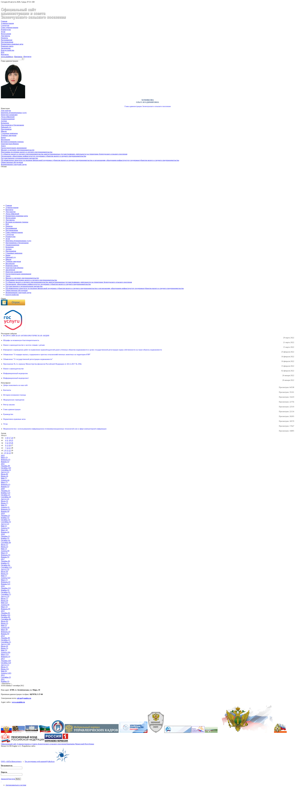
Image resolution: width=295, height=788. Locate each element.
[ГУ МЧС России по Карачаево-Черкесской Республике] (280, 732)
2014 (3, 636)
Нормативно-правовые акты (12, 44)
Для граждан (6, 111)
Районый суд (6, 127)
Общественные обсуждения (12, 162)
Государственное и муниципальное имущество (19, 158)
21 (10, 448)
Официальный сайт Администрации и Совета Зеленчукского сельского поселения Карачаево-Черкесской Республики (47, 744)
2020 (3, 489)
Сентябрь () (6, 470)
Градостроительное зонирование (14, 148)
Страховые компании (9, 133)
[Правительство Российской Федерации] (31, 732)
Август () (5, 472)
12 (7, 443)
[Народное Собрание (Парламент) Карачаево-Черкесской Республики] (44, 732)
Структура (5, 25)
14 (7, 448)
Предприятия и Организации (12, 125)
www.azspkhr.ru (7, 56)
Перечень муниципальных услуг (14, 113)
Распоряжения (6, 40)
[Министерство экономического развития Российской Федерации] (211, 732)
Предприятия (6, 129)
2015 (3, 611)
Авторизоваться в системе (16, 785)
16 (7, 453)
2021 (3, 464)
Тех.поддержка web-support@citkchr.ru (40, 761)
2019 (3, 513)
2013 (3, 659)
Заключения (5, 48)
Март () (4, 457)
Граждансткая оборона (10, 144)
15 (7, 450)
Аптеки (4, 121)
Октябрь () (6, 468)
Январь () (5, 462)
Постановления (7, 42)
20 (10, 445)
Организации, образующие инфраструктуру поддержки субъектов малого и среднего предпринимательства (43, 156)
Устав (3, 32)
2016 (3, 586)
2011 (2, 679)
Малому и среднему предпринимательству (17, 150)
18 (10, 440)
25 (12, 440)
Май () (4, 478)
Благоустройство (7, 50)
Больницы (5, 123)
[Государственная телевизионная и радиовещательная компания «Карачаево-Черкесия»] (56, 742)
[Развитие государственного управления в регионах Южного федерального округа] (198, 732)
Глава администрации (9, 27)
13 (7, 445)
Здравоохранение (8, 119)
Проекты (4, 38)
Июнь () (4, 476)
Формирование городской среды (14, 164)
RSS (2, 52)
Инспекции (5, 140)
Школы (4, 131)
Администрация (7, 23)
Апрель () (5, 480)
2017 (3, 559)
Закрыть (4, 779)
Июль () (4, 474)
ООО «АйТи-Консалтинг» (11, 761)
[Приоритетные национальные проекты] (177, 732)
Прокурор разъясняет (9, 115)
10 (7, 438)
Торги (3, 146)
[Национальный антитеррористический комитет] (156, 732)
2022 (3, 455)
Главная (4, 21)
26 (12, 443)
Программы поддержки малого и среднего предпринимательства (26, 152)
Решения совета (7, 46)
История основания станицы (12, 142)
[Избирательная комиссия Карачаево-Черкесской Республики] (58, 732)
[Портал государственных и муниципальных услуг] (133, 732)
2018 (3, 534)
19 (10, 443)
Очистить (11, 779)
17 (10, 438)
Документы (5, 36)
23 (10, 453)
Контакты (5, 54)
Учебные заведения (8, 135)
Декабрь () (5, 466)
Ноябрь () (5, 493)
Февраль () (5, 460)
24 (12, 438)
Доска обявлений (8, 117)
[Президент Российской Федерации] (18, 732)
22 (10, 450)
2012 (3, 675)
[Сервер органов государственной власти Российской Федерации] (6, 732)
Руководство (6, 30)
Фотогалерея (6, 34)
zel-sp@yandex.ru (24, 698)
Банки (3, 137)
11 (7, 440)
